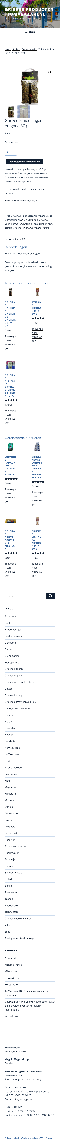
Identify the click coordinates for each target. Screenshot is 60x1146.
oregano (37, 227)
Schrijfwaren (12, 852)
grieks (8, 227)
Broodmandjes (13, 629)
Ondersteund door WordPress (36, 1138)
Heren (8, 721)
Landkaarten (12, 774)
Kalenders (10, 728)
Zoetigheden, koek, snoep (19, 938)
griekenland (45, 223)
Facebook (10, 1063)
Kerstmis (10, 741)
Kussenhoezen (13, 767)
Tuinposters (12, 912)
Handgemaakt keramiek (18, 708)
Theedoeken (12, 905)
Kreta (8, 761)
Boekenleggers (13, 636)
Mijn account (12, 971)
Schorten (10, 839)
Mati (7, 780)
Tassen (9, 899)
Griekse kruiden (29, 49)
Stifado (9, 879)
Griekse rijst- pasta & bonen (20, 682)
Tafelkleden (11, 892)
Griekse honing (13, 695)
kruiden (27, 227)
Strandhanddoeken (16, 846)
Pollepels (10, 826)
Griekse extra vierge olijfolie (21, 701)
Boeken (9, 623)
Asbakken (10, 616)
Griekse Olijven (13, 675)
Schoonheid (11, 833)
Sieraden (10, 866)
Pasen (8, 820)
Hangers (9, 715)
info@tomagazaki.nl (24, 1099)
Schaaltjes (11, 859)
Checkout (10, 958)
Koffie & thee (12, 747)
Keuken (16, 49)
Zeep (7, 931)
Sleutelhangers (13, 872)
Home (8, 49)
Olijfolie (9, 806)
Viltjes (8, 925)
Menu (32, 32)
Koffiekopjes (12, 754)
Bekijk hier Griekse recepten (21, 200)
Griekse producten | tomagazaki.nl (29, 12)
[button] (50, 72)
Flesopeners (12, 662)
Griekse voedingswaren (18, 918)
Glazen (8, 688)
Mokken (9, 800)
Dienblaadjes (12, 656)
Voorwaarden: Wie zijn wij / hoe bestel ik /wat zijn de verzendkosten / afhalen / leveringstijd (30, 1005)
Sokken (9, 885)
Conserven (11, 642)
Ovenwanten (12, 813)
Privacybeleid (12, 978)
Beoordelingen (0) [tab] (15, 239)
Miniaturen (11, 793)
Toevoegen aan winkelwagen (25, 161)
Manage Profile (13, 964)
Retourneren (12, 984)
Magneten (10, 787)
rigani (46, 227)
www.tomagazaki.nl (15, 1051)
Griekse (17, 227)
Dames (9, 649)
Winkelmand (12, 1016)
